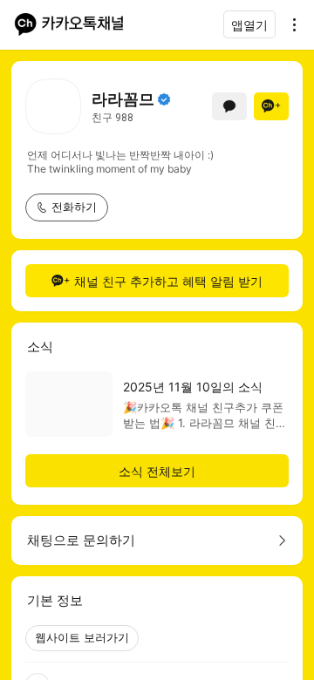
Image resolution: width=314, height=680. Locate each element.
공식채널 (164, 99)
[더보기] (289, 24)
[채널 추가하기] (271, 106)
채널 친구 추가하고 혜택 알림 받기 (168, 281)
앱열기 (249, 24)
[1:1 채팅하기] (229, 106)
